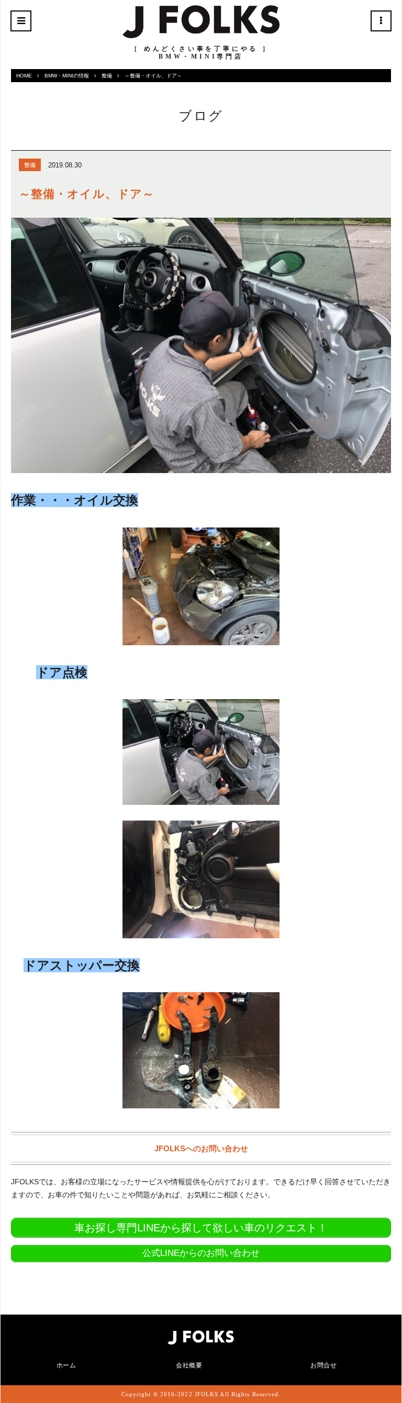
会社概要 (189, 1365)
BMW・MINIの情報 (66, 75)
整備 (107, 75)
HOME (24, 75)
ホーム (66, 1365)
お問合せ (323, 1365)
